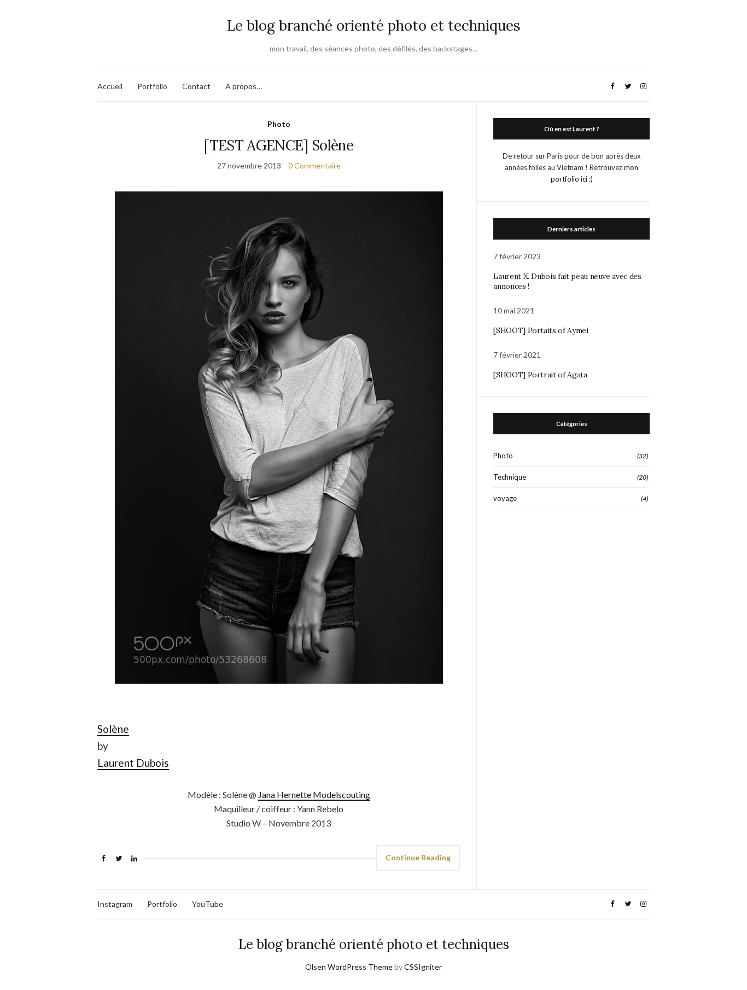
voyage (505, 498)
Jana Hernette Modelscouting (314, 794)
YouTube (207, 904)
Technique (509, 477)
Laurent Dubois (133, 762)
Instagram (114, 904)
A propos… (243, 86)
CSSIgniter (423, 966)
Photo (278, 124)
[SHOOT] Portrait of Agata (540, 375)
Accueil (109, 86)
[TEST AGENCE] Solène (278, 145)
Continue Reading (418, 857)
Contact (196, 86)
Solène (113, 729)
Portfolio (152, 86)
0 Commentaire (314, 165)
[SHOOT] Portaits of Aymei (540, 330)
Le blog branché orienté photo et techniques (374, 25)
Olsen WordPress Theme (349, 966)
